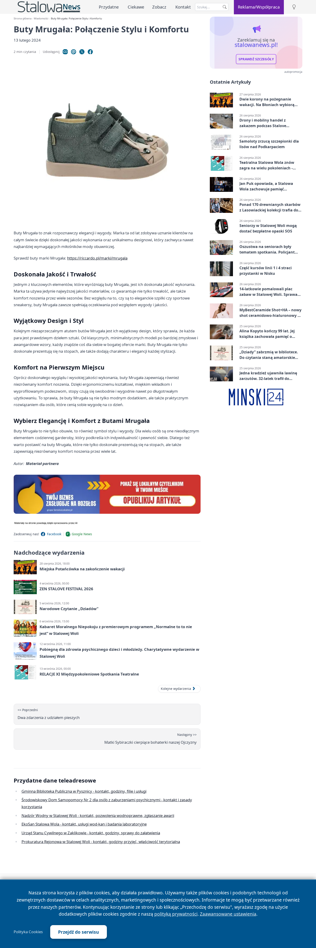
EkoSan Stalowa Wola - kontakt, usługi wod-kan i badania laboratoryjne (84, 824)
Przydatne (109, 7)
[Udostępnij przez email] (73, 52)
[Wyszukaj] (224, 7)
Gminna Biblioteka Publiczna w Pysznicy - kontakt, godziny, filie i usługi (84, 791)
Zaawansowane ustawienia (228, 914)
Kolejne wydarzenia (176, 688)
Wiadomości (41, 18)
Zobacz (159, 7)
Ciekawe (136, 7)
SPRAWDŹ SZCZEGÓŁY (256, 59)
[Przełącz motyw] (294, 7)
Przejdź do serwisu (78, 932)
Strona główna (22, 18)
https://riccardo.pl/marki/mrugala (97, 258)
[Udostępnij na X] (82, 52)
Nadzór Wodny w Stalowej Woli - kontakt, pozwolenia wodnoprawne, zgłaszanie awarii (98, 815)
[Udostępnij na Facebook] (90, 52)
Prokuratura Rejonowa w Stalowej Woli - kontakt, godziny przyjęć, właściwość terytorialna (101, 841)
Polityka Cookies (28, 932)
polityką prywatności (176, 914)
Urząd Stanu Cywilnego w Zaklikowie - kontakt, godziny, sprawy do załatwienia (91, 832)
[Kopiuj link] (65, 52)
